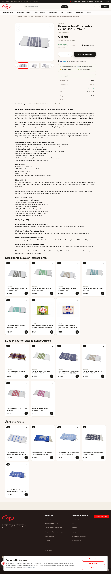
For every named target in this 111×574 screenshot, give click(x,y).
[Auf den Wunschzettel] (18, 29)
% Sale (89, 12)
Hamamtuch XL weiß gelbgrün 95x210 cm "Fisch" (41, 289)
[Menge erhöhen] (71, 54)
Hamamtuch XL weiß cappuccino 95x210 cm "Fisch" (17, 289)
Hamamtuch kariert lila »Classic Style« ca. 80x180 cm (16, 372)
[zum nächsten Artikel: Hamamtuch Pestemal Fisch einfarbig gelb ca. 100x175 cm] (81, 17)
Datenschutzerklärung (29, 567)
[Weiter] (52, 65)
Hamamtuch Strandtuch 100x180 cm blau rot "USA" (93, 453)
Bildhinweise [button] (48, 550)
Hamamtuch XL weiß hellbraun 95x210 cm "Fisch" (67, 289)
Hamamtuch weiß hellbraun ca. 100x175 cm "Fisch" (92, 372)
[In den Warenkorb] (16, 22)
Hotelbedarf (53, 12)
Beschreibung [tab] (20, 104)
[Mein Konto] (95, 6)
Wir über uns (48, 519)
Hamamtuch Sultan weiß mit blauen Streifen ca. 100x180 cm (16, 453)
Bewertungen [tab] (59, 104)
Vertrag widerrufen (101, 516)
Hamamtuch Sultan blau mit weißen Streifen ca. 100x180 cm (16, 490)
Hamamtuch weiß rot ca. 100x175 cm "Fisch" (17, 409)
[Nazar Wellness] (6, 6)
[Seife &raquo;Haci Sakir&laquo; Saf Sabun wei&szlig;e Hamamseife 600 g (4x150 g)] (68, 310)
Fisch (92, 96)
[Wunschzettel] (99, 6)
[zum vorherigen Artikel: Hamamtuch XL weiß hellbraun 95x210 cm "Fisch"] (85, 17)
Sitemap (74, 527)
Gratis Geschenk (49, 536)
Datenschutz (75, 519)
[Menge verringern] (60, 54)
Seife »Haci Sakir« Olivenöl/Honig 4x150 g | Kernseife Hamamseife (42, 326)
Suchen (64, 6)
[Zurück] (16, 65)
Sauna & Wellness (40, 12)
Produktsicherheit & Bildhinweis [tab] (40, 104)
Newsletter (48, 541)
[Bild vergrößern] (50, 25)
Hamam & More (8, 12)
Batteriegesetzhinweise (79, 536)
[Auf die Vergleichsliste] (18, 25)
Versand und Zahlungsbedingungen (55, 532)
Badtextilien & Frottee (23, 12)
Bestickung (5, 1)
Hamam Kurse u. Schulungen (53, 527)
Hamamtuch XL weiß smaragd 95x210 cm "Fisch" (16, 326)
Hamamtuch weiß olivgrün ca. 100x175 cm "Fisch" (41, 372)
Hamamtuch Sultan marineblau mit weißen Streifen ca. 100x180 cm (68, 372)
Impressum (75, 532)
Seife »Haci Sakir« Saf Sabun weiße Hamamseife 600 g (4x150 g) (68, 327)
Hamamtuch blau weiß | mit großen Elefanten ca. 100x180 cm (42, 453)
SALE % (26, 1)
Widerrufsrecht (76, 541)
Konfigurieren (93, 563)
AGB (73, 523)
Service (69, 12)
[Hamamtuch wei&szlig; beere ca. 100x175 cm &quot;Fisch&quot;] (43, 393)
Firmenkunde (34, 1)
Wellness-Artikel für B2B (52, 523)
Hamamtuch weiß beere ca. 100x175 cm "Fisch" (40, 409)
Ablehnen (93, 568)
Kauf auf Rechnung (17, 1)
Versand (72, 40)
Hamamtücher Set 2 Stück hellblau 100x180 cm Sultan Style (68, 453)
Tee (62, 12)
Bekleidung (79, 12)
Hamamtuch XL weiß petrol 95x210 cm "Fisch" (93, 289)
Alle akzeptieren (93, 559)
